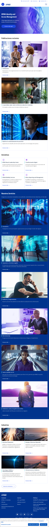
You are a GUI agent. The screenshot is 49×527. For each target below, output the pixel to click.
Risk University (6, 336)
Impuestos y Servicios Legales (10, 263)
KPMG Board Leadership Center (10, 162)
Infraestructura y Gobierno (32, 470)
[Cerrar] (47, 520)
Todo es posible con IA (8, 372)
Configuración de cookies (6, 524)
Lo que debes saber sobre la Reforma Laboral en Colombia (17, 105)
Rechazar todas (43, 524)
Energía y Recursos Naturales (33, 442)
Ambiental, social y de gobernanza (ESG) (12, 408)
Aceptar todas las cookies (33, 524)
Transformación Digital (31, 162)
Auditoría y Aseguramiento (9, 299)
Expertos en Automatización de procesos (12, 141)
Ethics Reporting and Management (34, 177)
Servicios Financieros (7, 442)
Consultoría (5, 226)
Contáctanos (5, 68)
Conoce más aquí (9, 26)
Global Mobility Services (8, 177)
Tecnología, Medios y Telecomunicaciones (7, 470)
